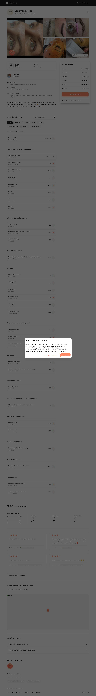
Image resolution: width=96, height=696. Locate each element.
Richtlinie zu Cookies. (60, 351)
